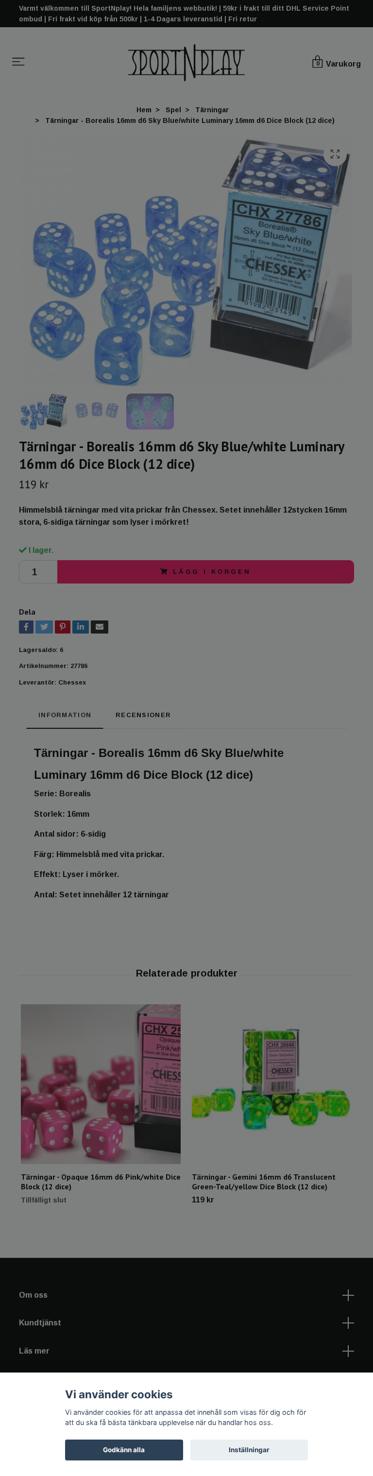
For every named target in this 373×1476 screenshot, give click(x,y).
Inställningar (249, 1450)
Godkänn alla (124, 1450)
